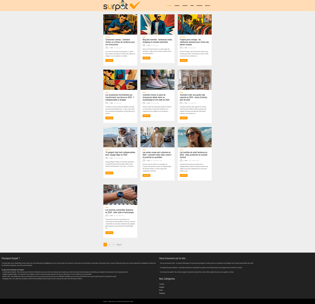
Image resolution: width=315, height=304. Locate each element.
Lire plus (110, 60)
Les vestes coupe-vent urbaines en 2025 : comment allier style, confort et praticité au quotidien (157, 154)
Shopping (199, 5)
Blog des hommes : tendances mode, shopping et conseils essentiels (157, 40)
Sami (111, 48)
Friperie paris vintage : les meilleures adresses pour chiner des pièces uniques (194, 42)
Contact (207, 5)
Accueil (169, 5)
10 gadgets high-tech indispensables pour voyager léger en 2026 (120, 153)
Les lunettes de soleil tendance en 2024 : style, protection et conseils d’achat (193, 154)
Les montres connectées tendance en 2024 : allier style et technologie (119, 211)
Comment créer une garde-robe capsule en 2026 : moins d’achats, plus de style (193, 97)
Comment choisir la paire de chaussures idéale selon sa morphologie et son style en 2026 (156, 97)
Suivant (119, 245)
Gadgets (185, 5)
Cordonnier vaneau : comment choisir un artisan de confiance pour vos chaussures (120, 42)
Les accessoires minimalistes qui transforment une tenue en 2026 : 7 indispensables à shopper (119, 97)
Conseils (177, 5)
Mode (192, 5)
